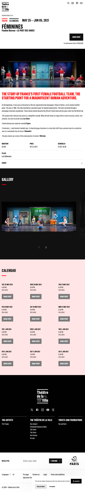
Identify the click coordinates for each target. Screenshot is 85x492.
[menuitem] (14, 428)
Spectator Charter (29, 477)
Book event (76, 37)
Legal (45, 474)
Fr (10, 474)
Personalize (52, 486)
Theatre (5, 21)
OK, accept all (76, 481)
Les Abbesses (14, 21)
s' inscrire (54, 461)
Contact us (36, 474)
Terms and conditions (58, 474)
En (13, 474)
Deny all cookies (41, 486)
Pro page (26, 474)
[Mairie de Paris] (74, 464)
